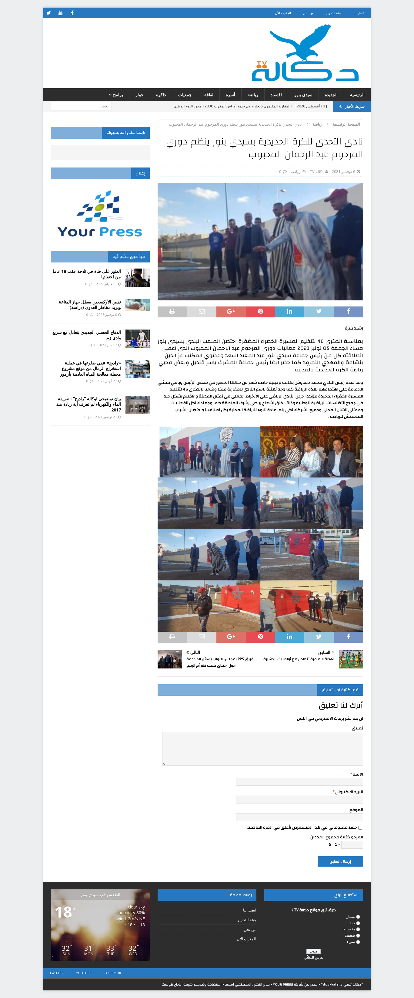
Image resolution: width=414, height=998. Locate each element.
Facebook (112, 973)
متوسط (349, 929)
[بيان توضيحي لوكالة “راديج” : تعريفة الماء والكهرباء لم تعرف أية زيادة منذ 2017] (137, 405)
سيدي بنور (303, 94)
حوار (139, 94)
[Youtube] (60, 13)
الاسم (357, 774)
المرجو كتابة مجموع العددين (336, 837)
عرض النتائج (313, 957)
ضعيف (350, 935)
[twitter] (48, 13)
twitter (56, 973)
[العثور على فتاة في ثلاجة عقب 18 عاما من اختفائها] (137, 278)
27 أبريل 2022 (107, 381)
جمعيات (185, 94)
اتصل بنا (359, 13)
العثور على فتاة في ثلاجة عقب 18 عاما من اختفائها (87, 273)
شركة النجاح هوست (177, 984)
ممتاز (350, 916)
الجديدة (331, 94)
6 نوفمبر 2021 (343, 171)
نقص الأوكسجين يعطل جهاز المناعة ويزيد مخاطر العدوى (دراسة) (90, 304)
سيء (351, 941)
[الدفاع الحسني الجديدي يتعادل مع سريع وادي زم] (137, 339)
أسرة (230, 94)
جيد (352, 922)
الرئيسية (357, 94)
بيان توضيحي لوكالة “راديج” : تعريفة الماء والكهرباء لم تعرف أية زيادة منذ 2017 (88, 404)
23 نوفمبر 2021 (106, 416)
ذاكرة (161, 94)
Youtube (84, 973)
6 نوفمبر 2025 (107, 314)
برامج (118, 94)
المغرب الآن (283, 13)
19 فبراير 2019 (106, 284)
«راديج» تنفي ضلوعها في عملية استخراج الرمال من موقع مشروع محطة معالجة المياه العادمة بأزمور (90, 368)
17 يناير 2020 (107, 345)
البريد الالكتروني (349, 792)
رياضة (253, 94)
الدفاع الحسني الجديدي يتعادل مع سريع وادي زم (86, 334)
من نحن (308, 13)
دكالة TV (317, 171)
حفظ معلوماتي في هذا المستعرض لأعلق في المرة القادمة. (302, 827)
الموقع (356, 810)
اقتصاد (276, 94)
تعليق (357, 728)
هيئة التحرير (334, 13)
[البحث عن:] (81, 106)
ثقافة (208, 94)
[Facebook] (72, 13)
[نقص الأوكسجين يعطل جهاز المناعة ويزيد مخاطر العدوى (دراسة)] (137, 305)
